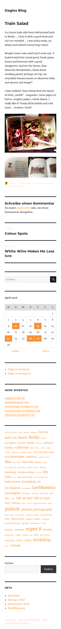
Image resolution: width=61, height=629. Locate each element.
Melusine (35, 493)
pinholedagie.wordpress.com (21, 406)
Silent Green (17, 519)
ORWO (7, 503)
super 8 (33, 529)
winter (28, 540)
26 (30, 338)
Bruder (30, 443)
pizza (12, 515)
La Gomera (13, 488)
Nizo (7, 498)
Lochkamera (43, 487)
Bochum (22, 443)
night (51, 494)
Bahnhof (34, 432)
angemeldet (23, 207)
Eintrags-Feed (16, 599)
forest (45, 463)
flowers (37, 462)
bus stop (39, 443)
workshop (42, 540)
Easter (30, 452)
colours (7, 452)
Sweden (47, 529)
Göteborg (43, 467)
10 (16, 325)
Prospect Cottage (32, 515)
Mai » (46, 350)
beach (22, 437)
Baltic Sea (11, 437)
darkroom (15, 452)
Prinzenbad (19, 515)
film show (17, 462)
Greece (35, 467)
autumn (26, 432)
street (44, 523)
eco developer (15, 456)
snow (37, 519)
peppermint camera (39, 503)
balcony (44, 432)
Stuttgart (9, 530)
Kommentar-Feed (18, 603)
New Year (44, 493)
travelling (25, 535)
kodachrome (12, 481)
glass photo (22, 467)
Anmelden (14, 595)
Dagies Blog (15, 10)
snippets (29, 519)
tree (31, 535)
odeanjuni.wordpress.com (20, 414)
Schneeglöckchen (46, 515)
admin (12, 183)
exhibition (31, 457)
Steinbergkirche (35, 523)
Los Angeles (13, 493)
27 (37, 338)
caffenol (48, 442)
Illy (45, 472)
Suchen (9, 563)
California (22, 447)
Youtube (15, 545)
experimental (43, 457)
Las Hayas (26, 488)
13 (38, 325)
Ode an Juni (24, 498)
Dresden (23, 452)
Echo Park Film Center (44, 452)
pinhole (12, 509)
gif (15, 467)
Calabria (9, 447)
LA (39, 481)
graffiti (29, 467)
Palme (24, 503)
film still (27, 462)
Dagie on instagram (19, 373)
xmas (7, 546)
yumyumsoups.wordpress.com (22, 410)
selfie (7, 519)
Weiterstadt (10, 540)
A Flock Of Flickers (11, 432)
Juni (14, 477)
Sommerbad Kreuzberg (12, 523)
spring (25, 523)
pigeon (49, 503)
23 (8, 338)
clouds (43, 448)
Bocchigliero (11, 443)
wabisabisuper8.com (17, 402)
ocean (12, 499)
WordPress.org (16, 608)
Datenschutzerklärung (29, 620)
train (22, 186)
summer (19, 529)
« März (15, 350)
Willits (19, 540)
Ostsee (16, 503)
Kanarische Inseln (25, 477)
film (8, 462)
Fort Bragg (9, 467)
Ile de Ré (38, 473)
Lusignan (26, 493)
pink (6, 515)
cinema (36, 448)
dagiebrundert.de (15, 398)
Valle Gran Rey (44, 535)
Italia (8, 477)
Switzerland (13, 186)
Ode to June (42, 498)
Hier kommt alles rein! (43, 183)
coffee (48, 448)
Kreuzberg (29, 481)
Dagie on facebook (18, 369)
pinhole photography (36, 509)
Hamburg (10, 472)
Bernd (43, 438)
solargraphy (45, 519)
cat (31, 448)
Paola (29, 503)
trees (36, 535)
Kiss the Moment (41, 477)
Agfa (20, 432)
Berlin (34, 437)
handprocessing (25, 472)
